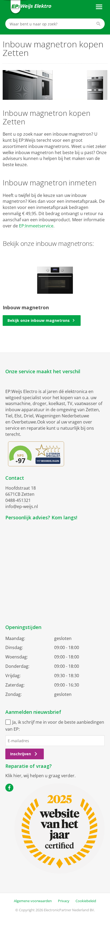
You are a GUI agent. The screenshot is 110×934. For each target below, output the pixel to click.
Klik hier (13, 776)
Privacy (63, 900)
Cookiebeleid (86, 900)
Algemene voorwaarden (33, 900)
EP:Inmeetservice (36, 226)
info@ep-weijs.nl (21, 506)
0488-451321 (18, 500)
